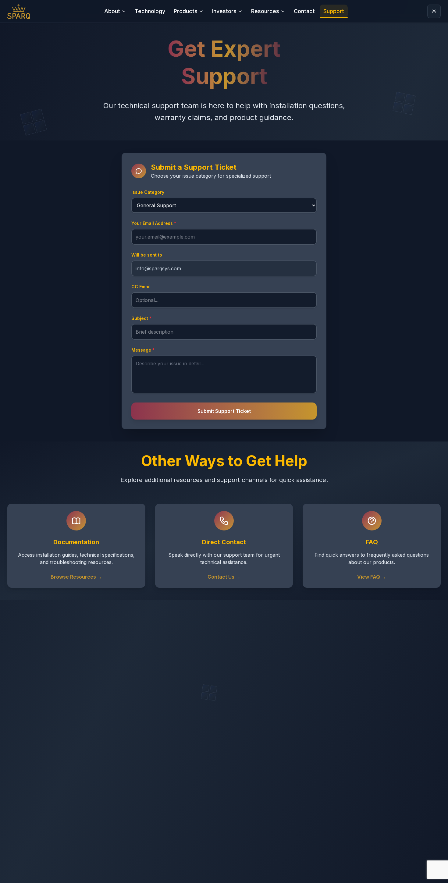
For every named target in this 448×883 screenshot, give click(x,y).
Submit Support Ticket (224, 411)
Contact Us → (224, 577)
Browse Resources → (76, 577)
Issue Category (147, 192)
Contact (304, 11)
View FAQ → (371, 577)
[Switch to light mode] (434, 11)
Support (333, 11)
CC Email (141, 286)
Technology (150, 11)
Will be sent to (146, 254)
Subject (141, 318)
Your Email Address (153, 223)
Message (143, 350)
